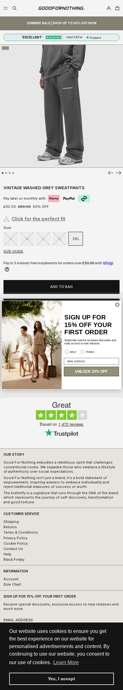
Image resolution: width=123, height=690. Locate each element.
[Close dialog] (117, 305)
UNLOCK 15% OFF (91, 372)
